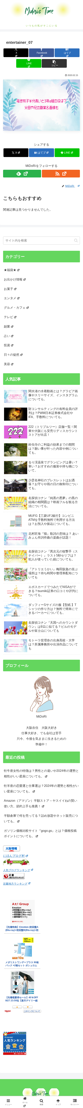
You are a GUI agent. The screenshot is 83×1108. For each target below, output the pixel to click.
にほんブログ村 (14, 855)
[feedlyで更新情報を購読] (22, 173)
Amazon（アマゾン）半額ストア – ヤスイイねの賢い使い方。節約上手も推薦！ (40, 803)
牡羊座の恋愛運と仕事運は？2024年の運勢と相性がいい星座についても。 (41, 788)
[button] (54, 63)
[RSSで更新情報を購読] (61, 173)
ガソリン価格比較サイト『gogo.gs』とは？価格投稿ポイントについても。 (40, 833)
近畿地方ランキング (15, 883)
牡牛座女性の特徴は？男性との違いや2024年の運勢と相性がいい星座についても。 (41, 773)
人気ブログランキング (16, 870)
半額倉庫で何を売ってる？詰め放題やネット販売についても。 (41, 818)
